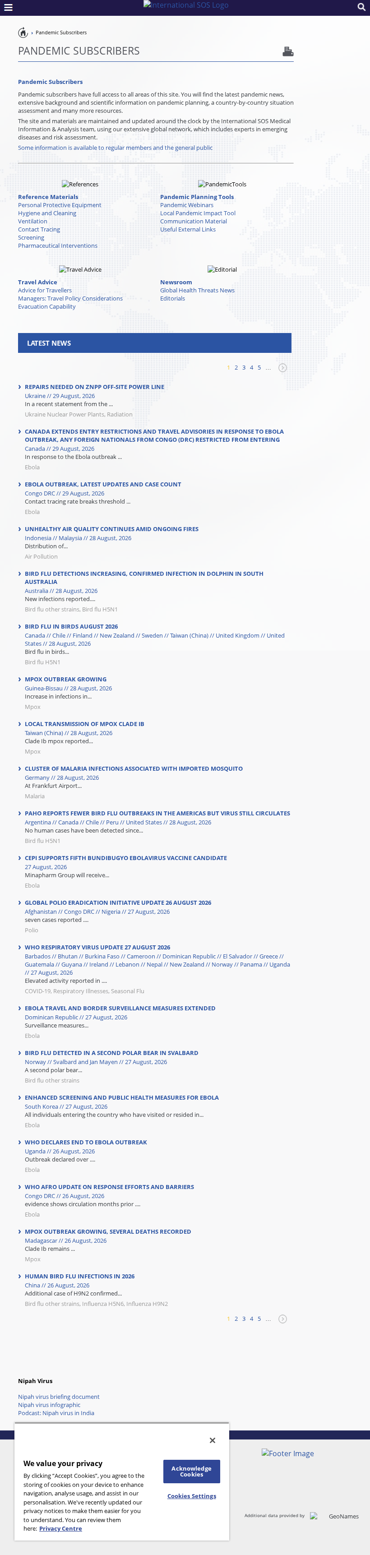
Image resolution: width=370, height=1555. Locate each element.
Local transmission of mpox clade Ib (84, 724)
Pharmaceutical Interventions (57, 245)
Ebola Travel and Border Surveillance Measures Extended (120, 1008)
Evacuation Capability (47, 306)
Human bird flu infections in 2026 (79, 1276)
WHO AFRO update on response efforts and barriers (109, 1187)
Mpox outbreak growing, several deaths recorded (108, 1231)
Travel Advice (37, 282)
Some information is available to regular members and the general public (115, 147)
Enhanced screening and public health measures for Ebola (122, 1097)
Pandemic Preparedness (23, 32)
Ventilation (32, 221)
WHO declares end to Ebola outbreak (86, 1142)
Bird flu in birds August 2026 (71, 626)
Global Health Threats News (197, 290)
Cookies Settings (191, 1496)
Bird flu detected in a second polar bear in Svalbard (112, 1053)
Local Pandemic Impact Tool (198, 213)
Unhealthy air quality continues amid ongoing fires (112, 529)
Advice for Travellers (45, 290)
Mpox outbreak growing (65, 679)
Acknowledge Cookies (191, 1471)
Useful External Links (188, 229)
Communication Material (193, 221)
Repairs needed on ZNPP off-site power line (94, 387)
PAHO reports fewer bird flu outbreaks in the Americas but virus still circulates (157, 813)
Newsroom (176, 282)
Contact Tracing (39, 229)
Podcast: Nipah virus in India (56, 1413)
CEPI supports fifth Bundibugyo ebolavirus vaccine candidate (126, 858)
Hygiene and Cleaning (47, 213)
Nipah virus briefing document (59, 1397)
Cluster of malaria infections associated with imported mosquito (134, 768)
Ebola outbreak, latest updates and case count (103, 484)
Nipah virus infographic (49, 1405)
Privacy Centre (60, 1528)
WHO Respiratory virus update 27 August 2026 (97, 947)
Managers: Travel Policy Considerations (70, 298)
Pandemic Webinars (186, 205)
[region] (121, 1481)
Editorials (172, 298)
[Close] (212, 1440)
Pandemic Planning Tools (197, 197)
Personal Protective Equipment (60, 205)
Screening (31, 237)
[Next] (281, 371)
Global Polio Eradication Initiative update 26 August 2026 (118, 902)
